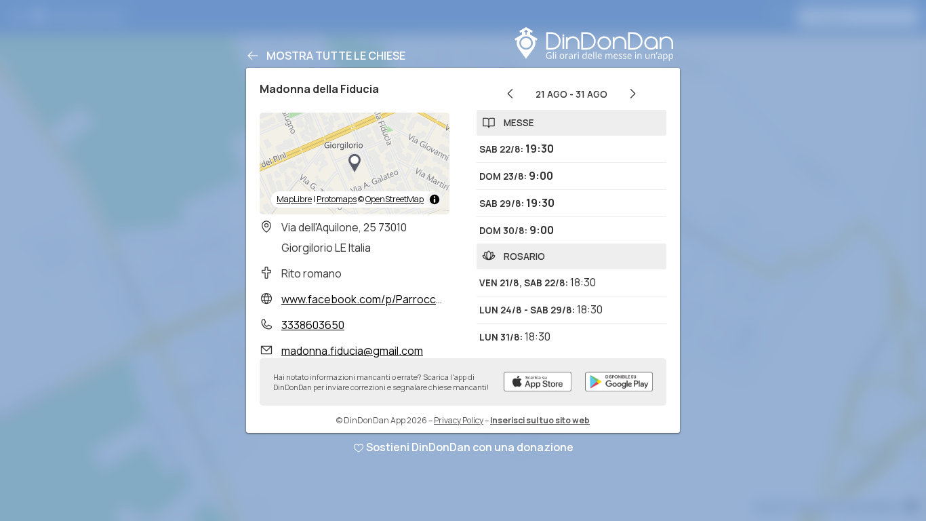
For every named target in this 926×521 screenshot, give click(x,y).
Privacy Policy (458, 420)
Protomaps (337, 199)
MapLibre (294, 199)
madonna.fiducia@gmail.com (352, 350)
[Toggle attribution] (434, 199)
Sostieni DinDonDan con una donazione (469, 447)
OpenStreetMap (394, 199)
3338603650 (312, 324)
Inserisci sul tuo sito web (540, 420)
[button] (354, 163)
